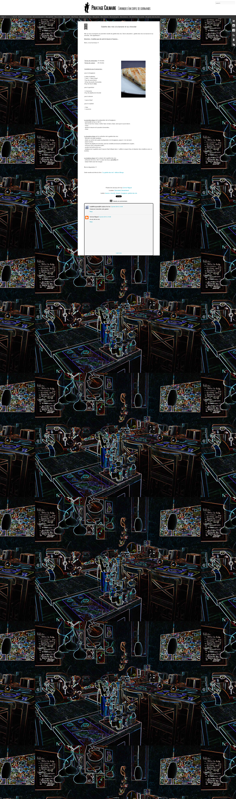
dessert (118, 193)
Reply (90, 211)
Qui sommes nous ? (38, 17)
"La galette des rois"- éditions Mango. (113, 172)
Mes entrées (58, 17)
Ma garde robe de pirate (153, 17)
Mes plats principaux (85, 17)
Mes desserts (104, 17)
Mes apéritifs (49, 17)
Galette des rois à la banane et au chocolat (118, 26)
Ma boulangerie (114, 17)
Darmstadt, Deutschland (122, 190)
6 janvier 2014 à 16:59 (105, 216)
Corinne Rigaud (127, 188)
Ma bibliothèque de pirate (136, 17)
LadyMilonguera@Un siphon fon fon (99, 206)
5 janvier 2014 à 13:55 (117, 206)
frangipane (124, 193)
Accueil (15, 17)
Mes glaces (96, 17)
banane (107, 193)
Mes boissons (124, 17)
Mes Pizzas (74, 17)
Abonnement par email (24, 17)
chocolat (112, 193)
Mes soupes (66, 17)
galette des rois (132, 193)
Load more (119, 253)
